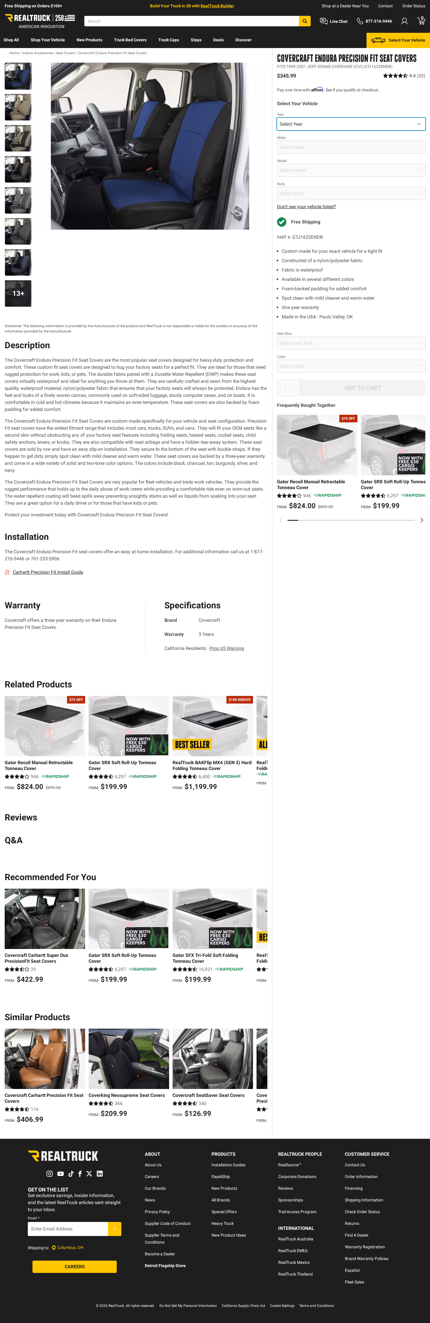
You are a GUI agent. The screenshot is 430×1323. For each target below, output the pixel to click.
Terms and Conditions (316, 1306)
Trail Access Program (297, 1211)
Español (352, 1270)
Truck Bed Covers (130, 39)
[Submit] (114, 1229)
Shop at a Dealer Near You (345, 6)
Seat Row (284, 334)
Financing (354, 1188)
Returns (352, 1223)
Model (282, 161)
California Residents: (204, 648)
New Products (89, 39)
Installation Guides (228, 1164)
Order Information (361, 1176)
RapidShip (220, 1176)
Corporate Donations (297, 1176)
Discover (243, 39)
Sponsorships (290, 1200)
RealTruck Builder (217, 6)
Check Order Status (362, 1211)
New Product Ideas (228, 1235)
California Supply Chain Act (243, 1306)
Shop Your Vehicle (48, 39)
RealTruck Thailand (295, 1274)
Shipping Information (364, 1200)
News (150, 1200)
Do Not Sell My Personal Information (188, 1306)
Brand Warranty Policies (366, 1258)
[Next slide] (421, 520)
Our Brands (155, 1188)
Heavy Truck (222, 1223)
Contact (385, 6)
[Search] (305, 21)
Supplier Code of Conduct (168, 1223)
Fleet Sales (354, 1282)
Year (280, 114)
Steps (196, 39)
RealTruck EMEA (293, 1250)
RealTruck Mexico (294, 1262)
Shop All (11, 39)
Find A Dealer (357, 1235)
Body (281, 184)
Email (33, 1218)
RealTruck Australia (295, 1239)
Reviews (285, 1188)
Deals (218, 39)
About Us (153, 1164)
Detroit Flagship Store (165, 1265)
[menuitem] (11, 40)
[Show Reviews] (404, 75)
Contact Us (355, 1164)
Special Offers (224, 1211)
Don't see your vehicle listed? (306, 206)
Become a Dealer (160, 1254)
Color (281, 357)
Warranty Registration (365, 1247)
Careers (152, 1176)
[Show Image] (18, 76)
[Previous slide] (280, 520)
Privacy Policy (157, 1211)
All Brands (220, 1200)
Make (281, 138)
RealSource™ (289, 1164)
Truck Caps (168, 39)
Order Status (413, 6)
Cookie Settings (282, 1306)
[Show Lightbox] (150, 146)
